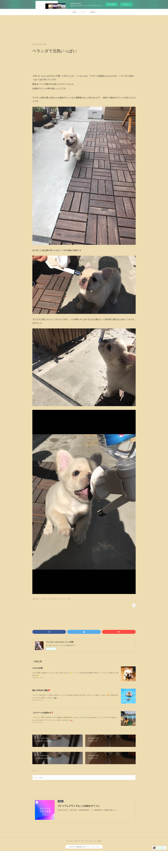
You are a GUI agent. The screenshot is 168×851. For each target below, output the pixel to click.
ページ (83, 12)
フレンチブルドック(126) (64, 599)
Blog (74, 12)
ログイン (126, 4)
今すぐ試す (111, 4)
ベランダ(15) (42, 599)
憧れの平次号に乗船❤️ (41, 690)
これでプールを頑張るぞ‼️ (42, 712)
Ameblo (92, 12)
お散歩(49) (35, 599)
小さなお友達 (37, 668)
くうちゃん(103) (51, 599)
